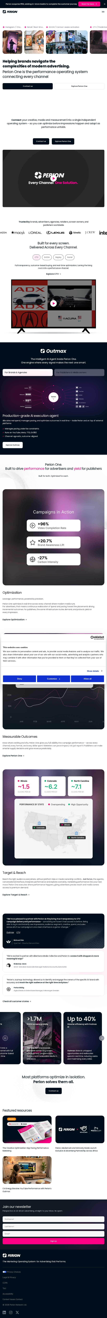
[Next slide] (101, 1038)
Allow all (87, 679)
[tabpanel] (53, 429)
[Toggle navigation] (103, 11)
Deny (19, 679)
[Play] (12, 42)
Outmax (10, 932)
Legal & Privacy (9, 1277)
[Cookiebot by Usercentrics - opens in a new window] (92, 638)
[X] (17, 1312)
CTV (18, 932)
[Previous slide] (5, 1038)
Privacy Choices (14, 1272)
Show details (93, 671)
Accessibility (8, 1294)
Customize (52, 679)
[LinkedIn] (4, 1312)
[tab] (36, 257)
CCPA (5, 1283)
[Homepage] (11, 1255)
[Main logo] (10, 11)
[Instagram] (10, 1312)
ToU (4, 1288)
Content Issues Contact (13, 1299)
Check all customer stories (16, 1001)
